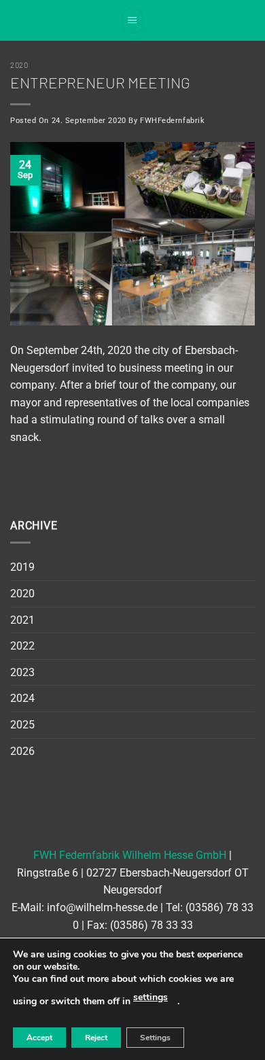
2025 (22, 724)
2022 (22, 645)
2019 (22, 567)
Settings (155, 1037)
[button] (132, 20)
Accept (39, 1037)
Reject (96, 1037)
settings (150, 997)
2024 (22, 698)
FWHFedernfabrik (172, 120)
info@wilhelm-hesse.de (102, 907)
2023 (22, 672)
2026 (22, 751)
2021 (22, 620)
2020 (19, 64)
